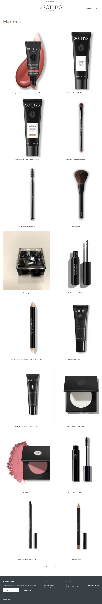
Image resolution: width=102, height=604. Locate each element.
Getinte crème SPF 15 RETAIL (75, 93)
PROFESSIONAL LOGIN (51, 2)
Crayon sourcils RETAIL (75, 559)
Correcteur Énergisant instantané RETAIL (26, 426)
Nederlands (89, 8)
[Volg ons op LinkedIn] (77, 586)
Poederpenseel (75, 226)
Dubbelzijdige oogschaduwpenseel (75, 159)
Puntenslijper (26, 293)
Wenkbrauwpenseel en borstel (26, 226)
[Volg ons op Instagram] (73, 586)
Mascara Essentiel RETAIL (75, 493)
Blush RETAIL (26, 493)
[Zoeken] (96, 8)
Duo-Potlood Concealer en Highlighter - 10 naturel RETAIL (27, 359)
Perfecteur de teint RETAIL (75, 359)
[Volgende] (55, 567)
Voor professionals (49, 585)
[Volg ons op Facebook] (68, 586)
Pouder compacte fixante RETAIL (75, 426)
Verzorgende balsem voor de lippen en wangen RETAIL (27, 93)
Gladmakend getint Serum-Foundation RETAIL (26, 159)
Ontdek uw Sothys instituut (51, 588)
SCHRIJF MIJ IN (28, 590)
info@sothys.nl (95, 585)
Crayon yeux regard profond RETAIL (26, 559)
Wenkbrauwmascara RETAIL (75, 293)
